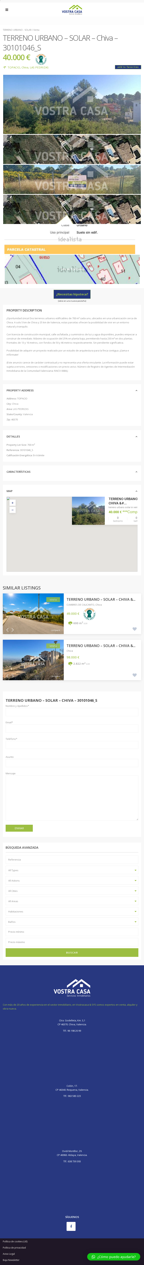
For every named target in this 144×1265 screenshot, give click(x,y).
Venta (36, 29)
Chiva (25, 67)
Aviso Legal (9, 1253)
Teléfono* (11, 739)
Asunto (10, 757)
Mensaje (11, 773)
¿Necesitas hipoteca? (72, 294)
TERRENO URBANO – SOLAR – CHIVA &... (101, 645)
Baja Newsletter (11, 1260)
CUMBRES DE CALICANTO (80, 604)
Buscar (72, 952)
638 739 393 (74, 1161)
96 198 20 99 (74, 1030)
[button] (80, 536)
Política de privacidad (14, 1247)
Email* (9, 722)
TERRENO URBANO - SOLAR (17, 29)
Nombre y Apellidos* (17, 706)
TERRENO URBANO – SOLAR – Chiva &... (101, 599)
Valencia (28, 414)
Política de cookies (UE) (15, 1241)
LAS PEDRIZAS (39, 67)
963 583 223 (74, 1096)
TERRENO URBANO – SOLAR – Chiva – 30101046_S (51, 700)
